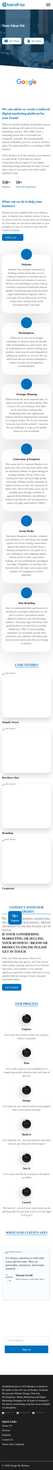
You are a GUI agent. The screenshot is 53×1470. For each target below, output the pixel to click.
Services (6, 1430)
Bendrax (25, 1465)
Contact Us (7, 1439)
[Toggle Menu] (48, 4)
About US (7, 1425)
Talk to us (10, 237)
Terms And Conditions (13, 1444)
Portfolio (6, 1435)
